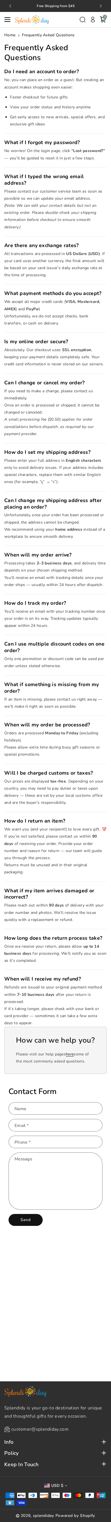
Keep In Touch (21, 1464)
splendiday (43, 1515)
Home (9, 35)
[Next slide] (101, 6)
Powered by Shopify (75, 1515)
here (70, 1054)
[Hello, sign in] (93, 19)
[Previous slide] (10, 6)
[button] (9, 19)
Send (25, 1219)
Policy (11, 1453)
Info (8, 1442)
